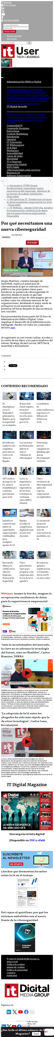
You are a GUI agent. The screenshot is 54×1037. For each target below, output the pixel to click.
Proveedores (14, 95)
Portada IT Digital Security (22, 109)
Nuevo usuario (12, 39)
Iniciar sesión (9, 31)
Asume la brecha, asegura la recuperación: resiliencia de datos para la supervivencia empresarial (26, 597)
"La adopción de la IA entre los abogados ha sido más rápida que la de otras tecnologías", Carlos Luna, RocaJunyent (25, 719)
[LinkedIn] (3, 8)
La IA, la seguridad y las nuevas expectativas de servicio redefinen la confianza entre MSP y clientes (26, 491)
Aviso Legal (12, 961)
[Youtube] (3, 14)
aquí (12, 327)
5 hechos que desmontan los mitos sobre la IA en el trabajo (24, 873)
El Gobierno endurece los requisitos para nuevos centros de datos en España (8, 452)
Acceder (32, 242)
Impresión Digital (17, 164)
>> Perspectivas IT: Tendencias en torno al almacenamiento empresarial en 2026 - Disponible (29, 202)
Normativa (41, 117)
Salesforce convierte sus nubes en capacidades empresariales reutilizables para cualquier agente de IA (9, 533)
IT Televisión (14, 142)
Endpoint (12, 114)
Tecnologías (36, 89)
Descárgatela (5, 73)
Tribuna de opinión (17, 89)
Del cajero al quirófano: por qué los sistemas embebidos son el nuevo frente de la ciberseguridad (24, 916)
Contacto (11, 973)
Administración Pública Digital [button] (24, 81)
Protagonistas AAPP (24, 98)
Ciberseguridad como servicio (23, 170)
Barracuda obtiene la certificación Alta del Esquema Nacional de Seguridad (8, 572)
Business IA (13, 172)
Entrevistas (13, 131)
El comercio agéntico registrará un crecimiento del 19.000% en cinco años (43, 570)
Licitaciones (43, 98)
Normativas (24, 92)
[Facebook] (2, 17)
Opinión (11, 139)
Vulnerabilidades (16, 120)
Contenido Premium (18, 128)
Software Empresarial (19, 175)
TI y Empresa (14, 161)
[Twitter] (3, 11)
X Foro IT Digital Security (32, 114)
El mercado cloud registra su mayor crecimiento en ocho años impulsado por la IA (27, 413)
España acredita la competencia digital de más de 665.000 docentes (26, 528)
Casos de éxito (15, 156)
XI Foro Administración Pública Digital (30, 99)
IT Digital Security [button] (17, 106)
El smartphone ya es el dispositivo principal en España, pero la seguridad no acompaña (9, 414)
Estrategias (13, 136)
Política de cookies (16, 964)
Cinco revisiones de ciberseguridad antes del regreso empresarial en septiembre (44, 488)
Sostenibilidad (15, 153)
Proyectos (12, 92)
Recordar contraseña (14, 36)
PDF (32, 840)
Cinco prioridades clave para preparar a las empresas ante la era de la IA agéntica (27, 572)
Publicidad (12, 975)
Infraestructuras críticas (20, 117)
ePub (41, 840)
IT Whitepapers (15, 145)
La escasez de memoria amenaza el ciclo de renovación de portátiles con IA (44, 530)
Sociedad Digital (30, 95)
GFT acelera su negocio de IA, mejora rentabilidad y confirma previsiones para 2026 (9, 488)
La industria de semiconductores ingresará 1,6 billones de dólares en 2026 (45, 413)
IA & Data (12, 147)
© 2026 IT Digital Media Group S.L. (23, 959)
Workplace (13, 150)
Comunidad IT (15, 125)
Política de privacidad (17, 970)
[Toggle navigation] (2, 77)
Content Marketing (17, 134)
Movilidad (12, 158)
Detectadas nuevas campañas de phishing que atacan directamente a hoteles (43, 452)
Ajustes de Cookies (16, 967)
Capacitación (39, 92)
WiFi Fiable (13, 167)
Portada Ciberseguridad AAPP (23, 103)
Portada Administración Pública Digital (30, 84)
